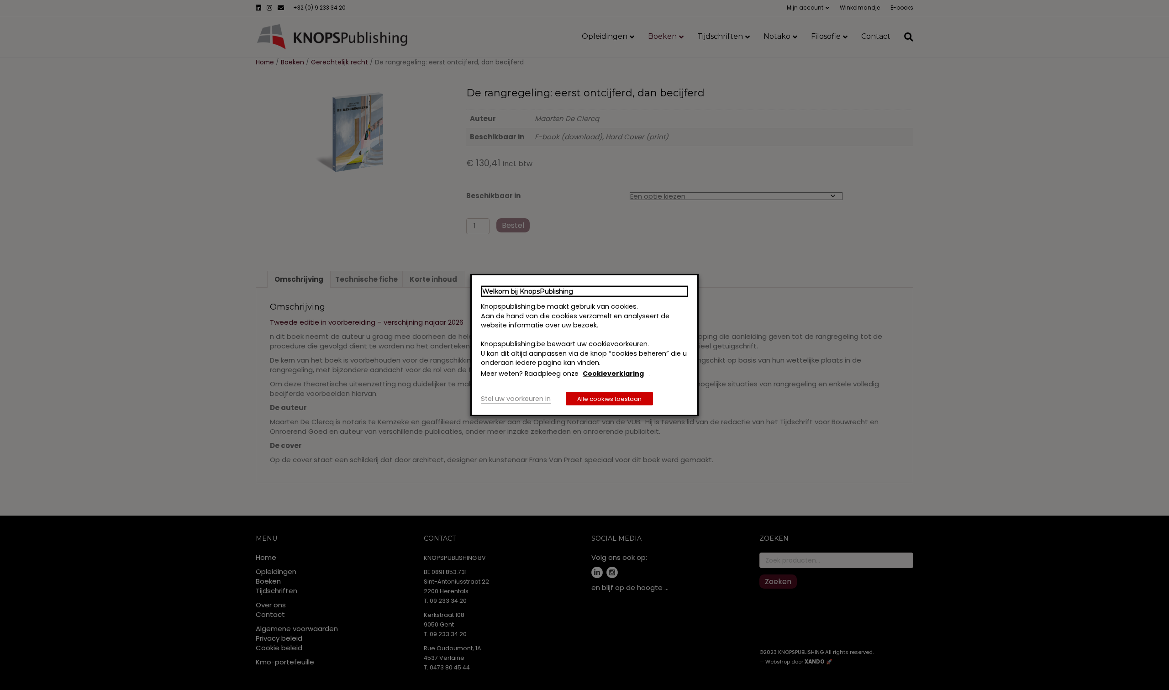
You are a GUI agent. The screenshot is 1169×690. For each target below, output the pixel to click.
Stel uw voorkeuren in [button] (516, 398)
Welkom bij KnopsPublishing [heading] (527, 291)
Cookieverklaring (613, 373)
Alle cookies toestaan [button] (609, 399)
